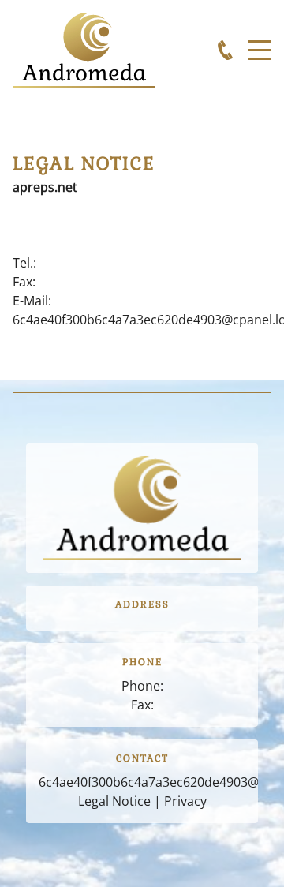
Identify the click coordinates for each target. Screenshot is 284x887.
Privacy (185, 801)
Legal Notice (114, 801)
